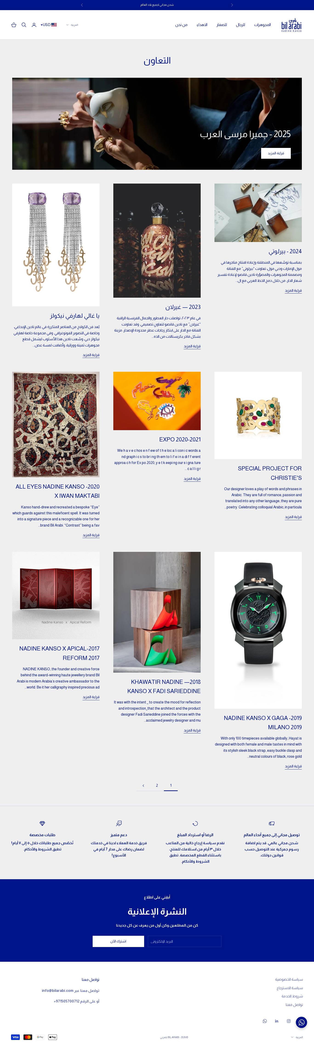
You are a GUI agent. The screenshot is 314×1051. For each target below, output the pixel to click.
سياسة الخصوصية (289, 979)
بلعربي (163, 1037)
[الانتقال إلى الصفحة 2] (143, 785)
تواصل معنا (294, 1005)
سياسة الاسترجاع (290, 988)
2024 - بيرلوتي (285, 251)
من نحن (181, 25)
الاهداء (202, 25)
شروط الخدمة (292, 996)
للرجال (240, 25)
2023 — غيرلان (183, 307)
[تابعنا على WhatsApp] (265, 1021)
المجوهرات (262, 25)
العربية (74, 24)
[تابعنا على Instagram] (288, 1021)
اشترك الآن (118, 941)
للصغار (222, 25)
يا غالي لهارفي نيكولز (75, 315)
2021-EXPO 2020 (180, 439)
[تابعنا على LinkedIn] (276, 1021)
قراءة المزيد (276, 153)
